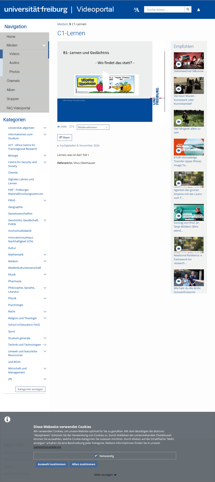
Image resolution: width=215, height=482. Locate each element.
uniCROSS (14, 362)
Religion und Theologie (22, 318)
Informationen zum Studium (20, 136)
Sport (11, 331)
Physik (12, 298)
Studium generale (19, 338)
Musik (12, 274)
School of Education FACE (24, 325)
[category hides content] (44, 127)
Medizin (13, 261)
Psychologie (15, 305)
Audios (14, 63)
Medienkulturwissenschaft (24, 268)
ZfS (10, 379)
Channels (13, 81)
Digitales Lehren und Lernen (21, 181)
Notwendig (107, 456)
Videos (14, 54)
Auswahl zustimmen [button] (52, 464)
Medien (12, 45)
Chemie (13, 172)
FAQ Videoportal (18, 108)
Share (66, 137)
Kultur (12, 248)
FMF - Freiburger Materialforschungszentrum (25, 192)
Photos (14, 72)
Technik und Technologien (24, 344)
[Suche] (187, 9)
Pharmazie (14, 281)
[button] (24, 36)
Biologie (13, 155)
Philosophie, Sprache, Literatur (21, 290)
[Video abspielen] (110, 81)
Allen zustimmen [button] (83, 464)
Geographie (15, 207)
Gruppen (13, 99)
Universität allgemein (21, 128)
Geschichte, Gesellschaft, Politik (23, 222)
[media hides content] (44, 45)
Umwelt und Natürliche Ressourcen (22, 353)
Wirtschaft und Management (17, 370)
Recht (11, 311)
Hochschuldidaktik (19, 231)
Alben (11, 90)
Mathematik (16, 254)
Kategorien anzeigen (30, 389)
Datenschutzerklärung (47, 447)
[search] (164, 9)
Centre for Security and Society (22, 164)
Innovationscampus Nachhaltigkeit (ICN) (20, 239)
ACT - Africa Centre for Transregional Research (22, 147)
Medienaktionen (87, 127)
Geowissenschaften (20, 213)
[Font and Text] (136, 10)
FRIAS (11, 200)
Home (11, 37)
